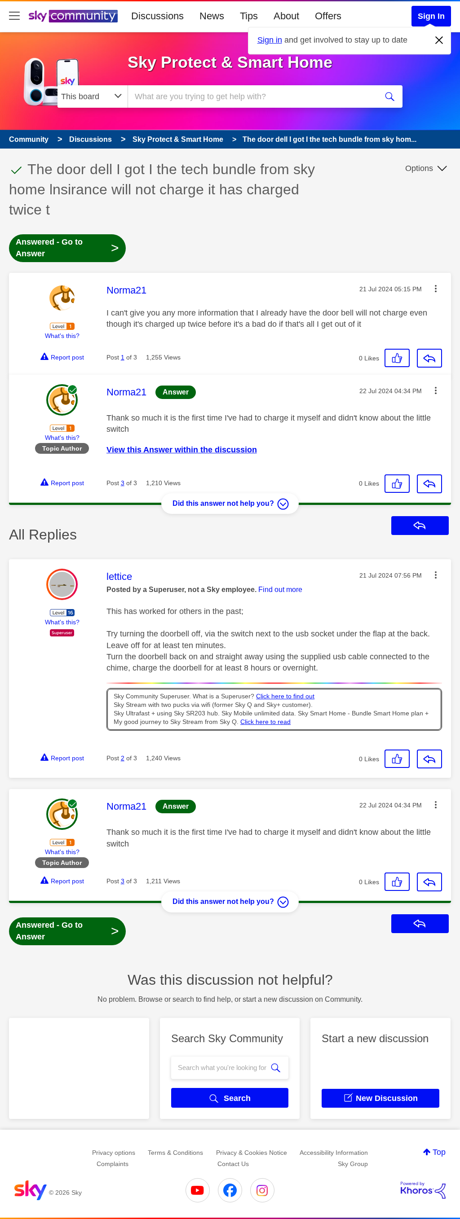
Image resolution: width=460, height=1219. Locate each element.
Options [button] (419, 168)
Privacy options (113, 1152)
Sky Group (353, 1163)
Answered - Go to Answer (67, 247)
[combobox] (251, 96)
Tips (249, 16)
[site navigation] (14, 16)
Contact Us (233, 1163)
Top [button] (439, 1152)
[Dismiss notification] (439, 40)
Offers (328, 16)
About (286, 16)
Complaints (112, 1163)
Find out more (280, 589)
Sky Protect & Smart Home (230, 62)
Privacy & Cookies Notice (251, 1152)
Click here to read (265, 722)
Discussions (157, 16)
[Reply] (429, 358)
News (211, 16)
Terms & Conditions (175, 1152)
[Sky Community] (73, 16)
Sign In (431, 16)
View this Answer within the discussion (181, 449)
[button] (435, 288)
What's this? (62, 335)
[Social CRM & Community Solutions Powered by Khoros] (423, 1190)
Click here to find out (285, 696)
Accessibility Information (334, 1152)
